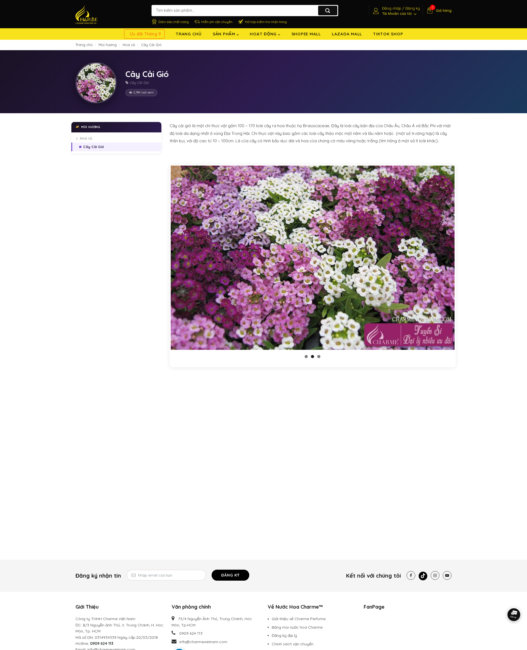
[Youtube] (447, 575)
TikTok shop (388, 33)
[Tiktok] (423, 576)
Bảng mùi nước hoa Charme (297, 627)
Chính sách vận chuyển (292, 644)
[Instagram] (435, 575)
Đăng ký (230, 575)
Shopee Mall (306, 33)
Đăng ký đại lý (284, 635)
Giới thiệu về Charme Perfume (299, 618)
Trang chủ (189, 33)
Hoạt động (264, 33)
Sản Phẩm (225, 33)
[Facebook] (411, 575)
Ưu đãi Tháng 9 (145, 33)
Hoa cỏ (86, 138)
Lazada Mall (347, 33)
